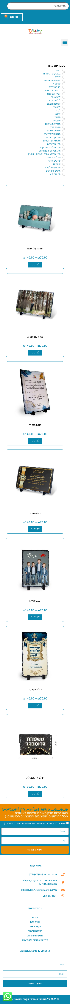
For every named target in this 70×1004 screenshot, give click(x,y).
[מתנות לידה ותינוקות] (63, 147)
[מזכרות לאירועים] (63, 134)
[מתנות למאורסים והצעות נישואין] (63, 154)
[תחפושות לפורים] (63, 167)
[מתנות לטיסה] (63, 144)
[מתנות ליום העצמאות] (63, 150)
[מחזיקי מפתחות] (63, 137)
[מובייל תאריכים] (63, 123)
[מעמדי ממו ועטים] (63, 140)
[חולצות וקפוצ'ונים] (63, 80)
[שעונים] (63, 164)
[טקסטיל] (63, 83)
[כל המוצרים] (63, 87)
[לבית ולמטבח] (63, 93)
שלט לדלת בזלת (35, 778)
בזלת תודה (35, 513)
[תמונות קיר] (63, 174)
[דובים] (63, 77)
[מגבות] (63, 117)
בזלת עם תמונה (35, 337)
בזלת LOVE (35, 601)
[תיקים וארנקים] (63, 170)
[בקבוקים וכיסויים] (63, 73)
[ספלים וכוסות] (63, 157)
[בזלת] (63, 70)
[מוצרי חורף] (63, 127)
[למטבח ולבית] (63, 103)
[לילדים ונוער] (63, 100)
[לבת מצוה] (63, 97)
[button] (64, 42)
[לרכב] (63, 113)
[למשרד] (63, 107)
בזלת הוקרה (35, 425)
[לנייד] (63, 110)
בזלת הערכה (35, 689)
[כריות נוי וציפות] (63, 90)
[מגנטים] (63, 120)
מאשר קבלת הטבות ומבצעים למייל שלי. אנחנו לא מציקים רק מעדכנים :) (35, 823)
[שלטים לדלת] (63, 160)
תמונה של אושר (35, 249)
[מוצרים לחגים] (63, 130)
